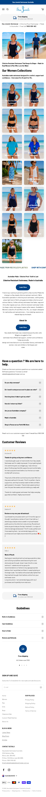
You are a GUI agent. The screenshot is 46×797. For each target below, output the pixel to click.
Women (4, 699)
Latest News (6, 732)
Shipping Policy (30, 703)
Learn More (23, 287)
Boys (3, 710)
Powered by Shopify (24, 788)
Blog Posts (5, 736)
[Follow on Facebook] (3, 769)
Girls (3, 707)
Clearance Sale (7, 714)
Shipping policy (16, 790)
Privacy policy (6, 790)
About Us (5, 721)
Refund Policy (29, 707)
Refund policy (26, 790)
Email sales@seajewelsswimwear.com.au (15, 763)
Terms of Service (30, 711)
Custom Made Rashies (9, 718)
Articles (4, 740)
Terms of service (36, 790)
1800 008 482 (31, 26)
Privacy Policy (29, 700)
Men (3, 703)
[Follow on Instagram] (9, 769)
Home (4, 696)
